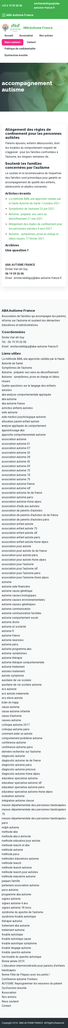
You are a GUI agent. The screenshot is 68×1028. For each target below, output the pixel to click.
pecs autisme (10, 890)
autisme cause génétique (17, 591)
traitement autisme (13, 930)
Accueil (9, 35)
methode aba (10, 831)
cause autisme (11, 707)
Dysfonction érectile (16, 55)
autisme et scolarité (14, 626)
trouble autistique (12, 934)
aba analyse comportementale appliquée (26, 394)
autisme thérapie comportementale (23, 662)
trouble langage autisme (16, 948)
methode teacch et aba (15, 845)
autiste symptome (13, 675)
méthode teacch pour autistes (20, 872)
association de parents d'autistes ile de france (30, 515)
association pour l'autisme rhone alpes (25, 577)
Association (26, 35)
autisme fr (8, 631)
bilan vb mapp (10, 702)
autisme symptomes (14, 653)
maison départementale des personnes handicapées (34, 805)
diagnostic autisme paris (17, 765)
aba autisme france (13, 403)
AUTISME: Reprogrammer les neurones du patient (32, 983)
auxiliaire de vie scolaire (16, 680)
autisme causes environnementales (23, 599)
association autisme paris (17, 497)
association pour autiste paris (20, 555)
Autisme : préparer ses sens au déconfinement (30, 372)
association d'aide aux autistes (20, 506)
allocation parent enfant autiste (20, 421)
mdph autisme (10, 827)
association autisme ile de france (22, 492)
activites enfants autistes (17, 408)
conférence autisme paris (17, 747)
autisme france (11, 635)
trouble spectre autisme (16, 952)
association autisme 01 (16, 443)
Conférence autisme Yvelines (19, 979)
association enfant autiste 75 (19, 528)
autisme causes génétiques (19, 604)
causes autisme (11, 720)
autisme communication (16, 608)
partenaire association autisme (20, 885)
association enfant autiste (17, 524)
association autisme (14, 439)
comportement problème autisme (22, 738)
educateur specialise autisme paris (23, 787)
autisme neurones (13, 640)
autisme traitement (13, 666)
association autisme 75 (16, 479)
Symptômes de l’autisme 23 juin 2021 (32, 208)
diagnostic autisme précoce (19, 769)
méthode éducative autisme (19, 876)
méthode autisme (12, 849)
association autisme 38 (16, 457)
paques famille (11, 881)
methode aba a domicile (16, 836)
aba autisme (9, 399)
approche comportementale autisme (24, 434)
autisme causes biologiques (19, 595)
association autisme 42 (16, 461)
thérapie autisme (12, 921)
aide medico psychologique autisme (24, 417)
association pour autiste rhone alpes (24, 559)
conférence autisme (14, 742)
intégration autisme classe (18, 800)
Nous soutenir (13, 42)
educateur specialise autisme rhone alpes (27, 791)
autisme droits (10, 622)
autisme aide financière (16, 586)
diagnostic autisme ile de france (21, 760)
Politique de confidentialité (20, 48)
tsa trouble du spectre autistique (21, 956)
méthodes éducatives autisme (20, 858)
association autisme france (18, 483)
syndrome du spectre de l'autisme (22, 912)
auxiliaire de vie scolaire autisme (22, 684)
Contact (31, 42)
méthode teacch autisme (17, 867)
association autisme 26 (16, 452)
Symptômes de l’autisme (17, 367)
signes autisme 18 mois (16, 907)
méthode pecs (10, 854)
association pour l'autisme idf (20, 568)
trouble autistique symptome (19, 943)
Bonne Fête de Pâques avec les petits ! (26, 974)
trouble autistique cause (16, 938)
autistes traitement (13, 671)
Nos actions (46, 35)
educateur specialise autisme (20, 778)
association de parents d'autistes (22, 510)
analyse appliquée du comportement (24, 425)
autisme (7, 582)
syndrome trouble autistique (19, 916)
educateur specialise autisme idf (22, 782)
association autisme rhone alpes (21, 501)
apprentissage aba (13, 430)
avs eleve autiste (12, 698)
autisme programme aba (16, 649)
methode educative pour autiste (21, 840)
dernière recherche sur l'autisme (21, 751)
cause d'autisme (12, 716)
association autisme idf (16, 488)
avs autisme (9, 689)
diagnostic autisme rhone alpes (21, 773)
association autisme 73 (16, 470)
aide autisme (9, 412)
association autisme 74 (16, 475)
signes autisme (11, 898)
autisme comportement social (20, 617)
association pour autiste (16, 546)
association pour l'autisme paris (21, 573)
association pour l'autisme (18, 564)
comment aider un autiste (17, 733)
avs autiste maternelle (15, 693)
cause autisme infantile (16, 711)
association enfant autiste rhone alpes (25, 542)
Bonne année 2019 (13, 961)
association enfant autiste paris (21, 537)
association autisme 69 (16, 466)
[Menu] (4, 15)
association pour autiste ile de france (24, 550)
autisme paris (10, 644)
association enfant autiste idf (19, 532)
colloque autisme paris (15, 729)
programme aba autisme (16, 894)
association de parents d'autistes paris (25, 519)
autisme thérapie (12, 657)
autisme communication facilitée (21, 613)
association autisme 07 (16, 448)
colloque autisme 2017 (16, 724)
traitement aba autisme (16, 925)
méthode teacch (11, 863)
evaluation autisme (13, 796)
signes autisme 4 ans (15, 903)
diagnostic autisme (13, 756)
